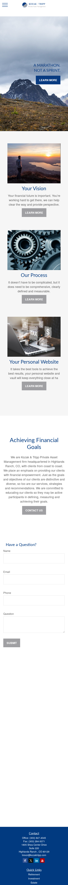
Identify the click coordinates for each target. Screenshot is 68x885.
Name (6, 551)
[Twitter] (31, 860)
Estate (34, 882)
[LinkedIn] (36, 860)
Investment (34, 878)
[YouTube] (42, 860)
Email (6, 572)
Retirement (34, 874)
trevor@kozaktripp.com (34, 855)
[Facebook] (25, 860)
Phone (7, 593)
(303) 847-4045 (38, 837)
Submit (12, 643)
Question (8, 614)
